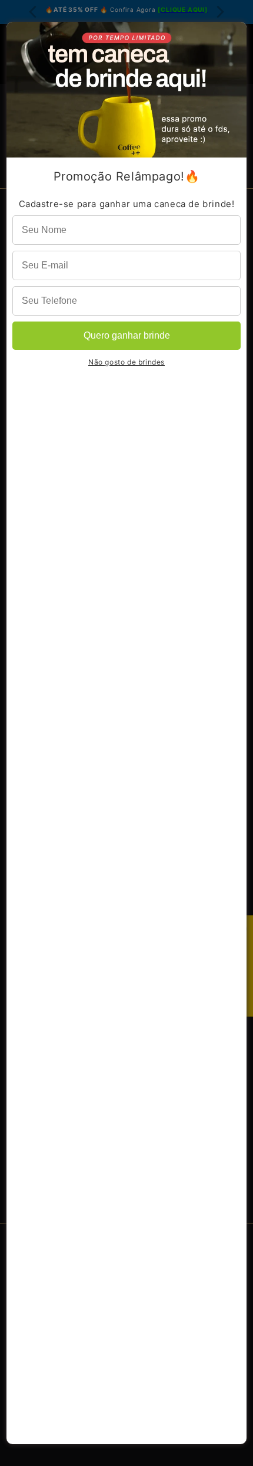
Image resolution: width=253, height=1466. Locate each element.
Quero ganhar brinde (127, 335)
